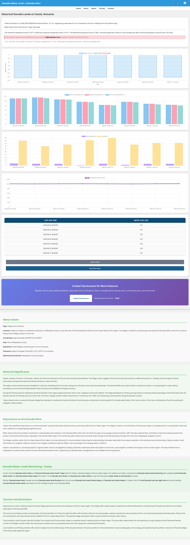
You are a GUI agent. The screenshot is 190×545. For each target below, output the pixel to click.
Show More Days (95, 268)
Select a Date (95, 262)
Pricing (102, 8)
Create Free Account (81, 298)
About (93, 8)
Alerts (86, 8)
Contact (111, 8)
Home (78, 8)
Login (117, 298)
